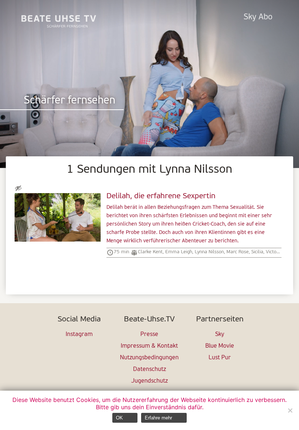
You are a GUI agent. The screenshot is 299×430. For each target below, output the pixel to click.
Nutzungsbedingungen (149, 358)
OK (119, 418)
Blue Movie (219, 346)
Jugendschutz (149, 381)
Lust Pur (220, 358)
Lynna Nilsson (209, 252)
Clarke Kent (150, 252)
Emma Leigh (178, 252)
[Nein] (290, 410)
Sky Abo (258, 17)
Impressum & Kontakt (149, 346)
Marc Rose (237, 252)
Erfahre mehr (158, 418)
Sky (219, 334)
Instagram (79, 334)
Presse (149, 334)
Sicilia (257, 252)
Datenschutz (149, 369)
